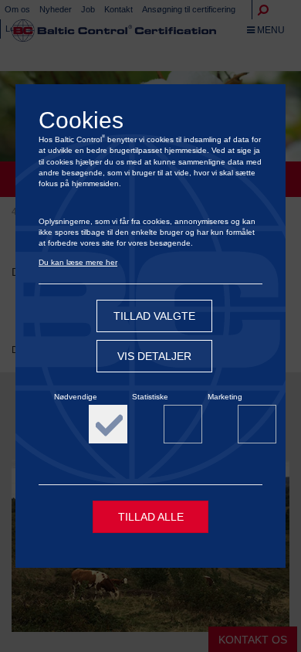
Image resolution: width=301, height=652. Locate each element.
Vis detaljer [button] (154, 356)
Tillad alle (151, 517)
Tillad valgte (154, 316)
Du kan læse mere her (78, 262)
